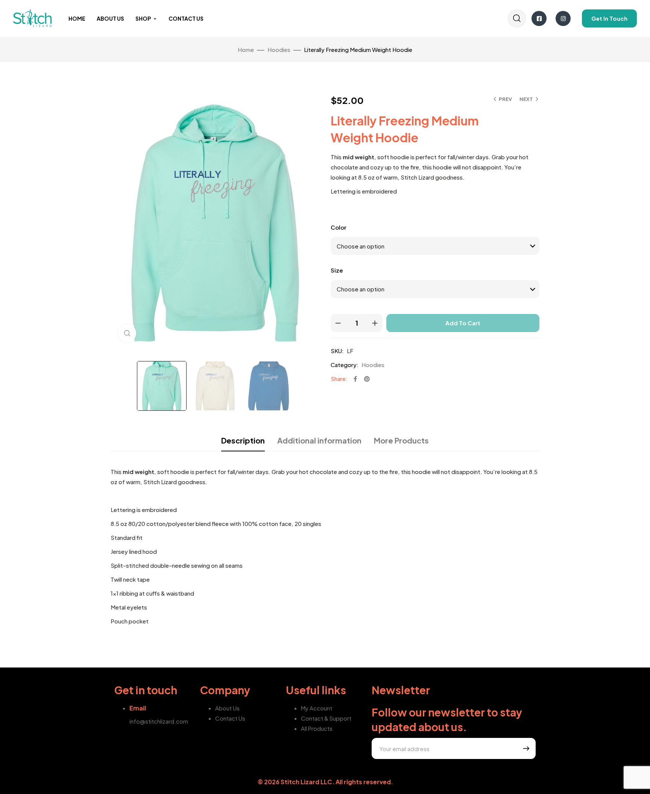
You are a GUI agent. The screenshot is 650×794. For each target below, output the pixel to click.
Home (76, 18)
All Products (317, 728)
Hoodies (278, 49)
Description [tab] (243, 440)
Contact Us (186, 18)
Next (526, 99)
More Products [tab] (401, 440)
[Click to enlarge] (127, 333)
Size (337, 270)
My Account (316, 708)
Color (338, 227)
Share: (339, 378)
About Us (110, 18)
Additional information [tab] (319, 440)
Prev (505, 99)
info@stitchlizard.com (158, 721)
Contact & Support (326, 718)
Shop (143, 18)
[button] (609, 18)
